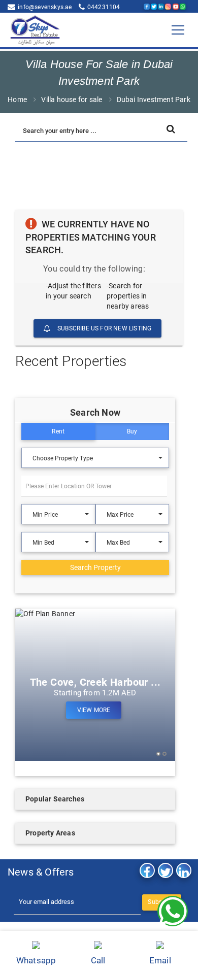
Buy (132, 431)
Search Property (95, 567)
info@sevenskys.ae (45, 7)
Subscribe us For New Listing (104, 328)
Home (17, 99)
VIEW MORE (94, 710)
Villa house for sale (71, 99)
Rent (58, 431)
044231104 (103, 7)
